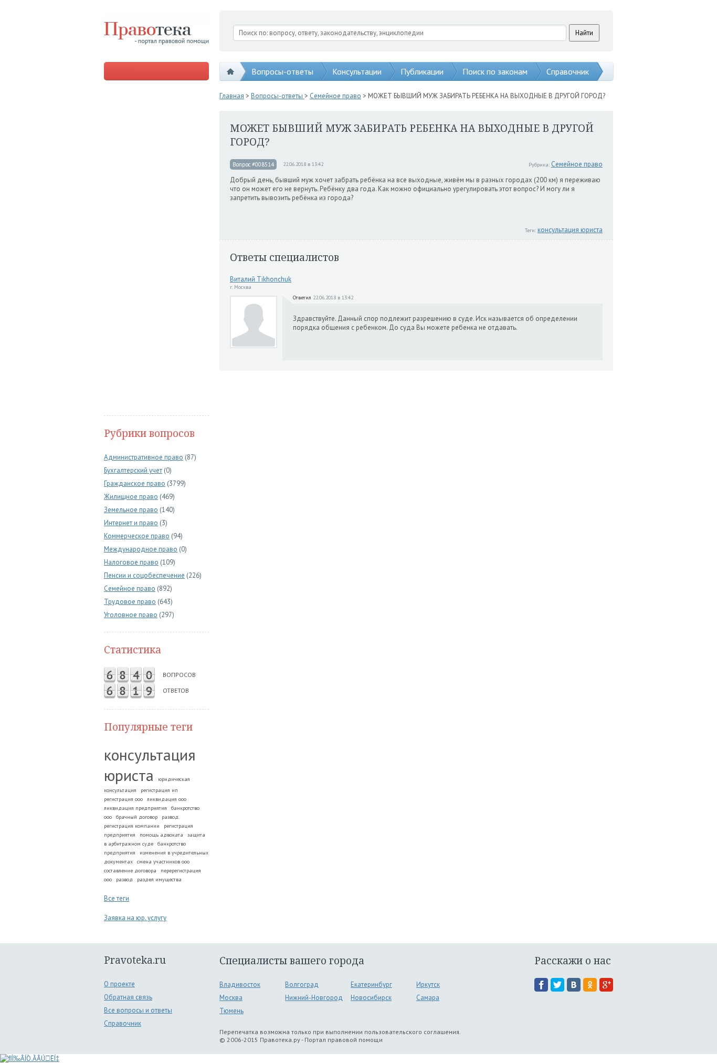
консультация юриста (150, 764)
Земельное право (131, 509)
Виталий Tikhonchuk (260, 279)
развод (124, 879)
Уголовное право (130, 614)
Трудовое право (130, 601)
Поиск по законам (495, 71)
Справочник (567, 71)
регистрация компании (132, 825)
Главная (231, 95)
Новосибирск (371, 997)
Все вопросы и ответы (138, 1010)
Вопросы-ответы (282, 71)
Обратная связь (128, 997)
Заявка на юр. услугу (135, 917)
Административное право (143, 457)
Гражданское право (134, 483)
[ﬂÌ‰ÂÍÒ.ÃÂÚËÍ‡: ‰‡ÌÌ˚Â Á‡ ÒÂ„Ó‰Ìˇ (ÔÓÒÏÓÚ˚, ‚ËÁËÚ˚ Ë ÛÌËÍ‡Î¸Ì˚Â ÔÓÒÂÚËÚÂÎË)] (29, 1058)
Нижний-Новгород (314, 997)
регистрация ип (159, 790)
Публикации (422, 71)
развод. (171, 817)
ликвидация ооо (166, 799)
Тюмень (231, 1010)
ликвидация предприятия (135, 808)
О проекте (119, 983)
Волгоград (302, 984)
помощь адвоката (161, 834)
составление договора (130, 870)
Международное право (140, 549)
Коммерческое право (137, 536)
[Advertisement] (156, 249)
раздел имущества (159, 879)
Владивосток (239, 984)
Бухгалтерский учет (133, 470)
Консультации (357, 71)
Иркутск (428, 984)
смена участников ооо (163, 861)
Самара (427, 997)
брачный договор (136, 817)
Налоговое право (131, 562)
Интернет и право (131, 522)
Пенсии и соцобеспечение (144, 575)
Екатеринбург (371, 984)
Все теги (116, 898)
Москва (230, 997)
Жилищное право (131, 496)
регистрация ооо (123, 799)
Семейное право (129, 588)
